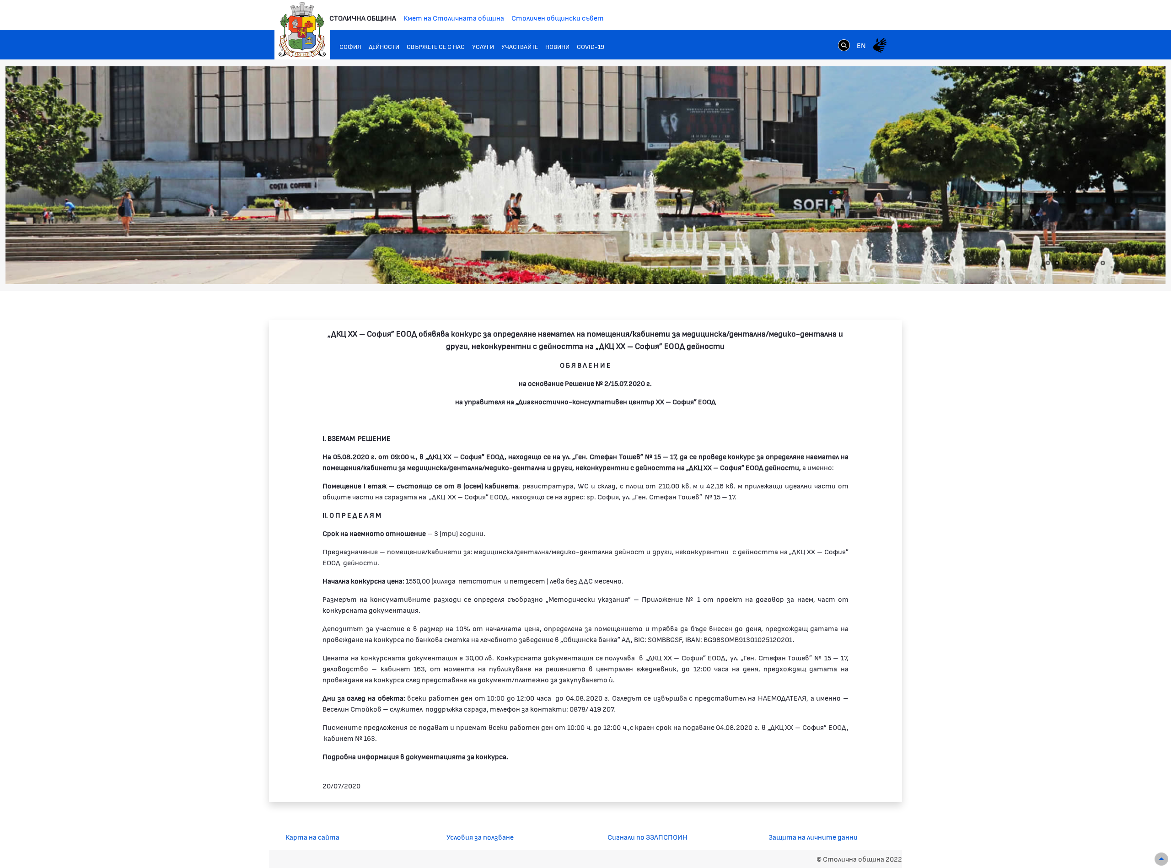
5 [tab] (1084, 263)
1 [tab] (1048, 263)
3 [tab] (1066, 263)
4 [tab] (1075, 263)
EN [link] (861, 45)
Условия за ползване (480, 836)
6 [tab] (1093, 263)
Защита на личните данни (813, 836)
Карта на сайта (312, 836)
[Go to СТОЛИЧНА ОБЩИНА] (302, 29)
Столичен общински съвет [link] (557, 17)
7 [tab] (1103, 263)
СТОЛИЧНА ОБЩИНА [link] (362, 17)
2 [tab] (1057, 263)
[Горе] (1161, 859)
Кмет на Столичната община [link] (453, 17)
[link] (844, 45)
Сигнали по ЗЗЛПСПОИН (647, 836)
